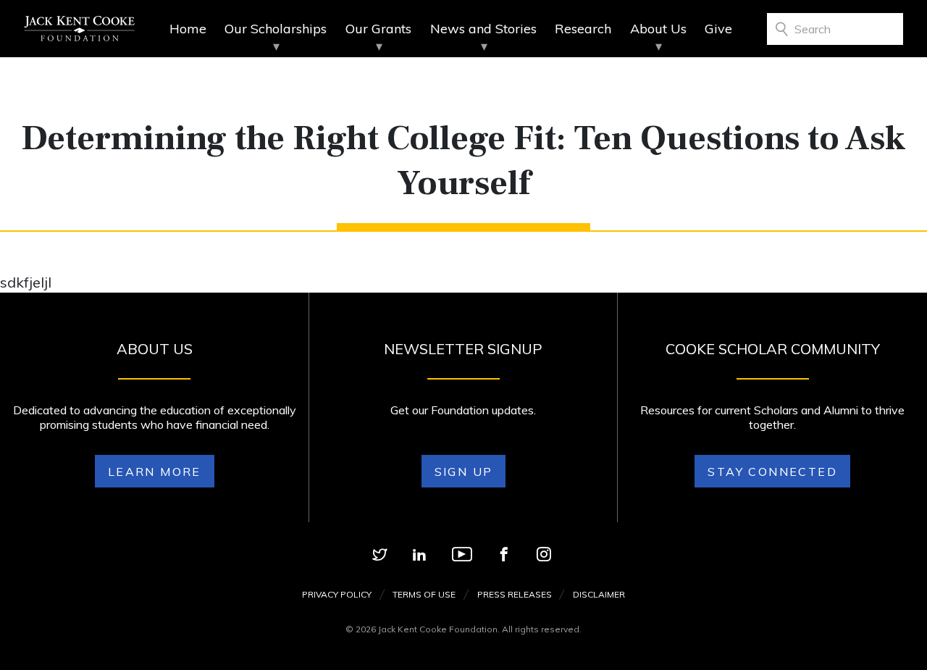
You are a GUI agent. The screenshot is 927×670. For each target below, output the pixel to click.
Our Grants (378, 28)
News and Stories (483, 28)
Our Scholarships (276, 28)
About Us (658, 28)
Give (718, 28)
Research (583, 28)
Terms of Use (424, 594)
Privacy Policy (337, 594)
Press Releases (514, 594)
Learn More (154, 471)
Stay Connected (772, 471)
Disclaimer (599, 594)
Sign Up (464, 471)
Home (187, 28)
